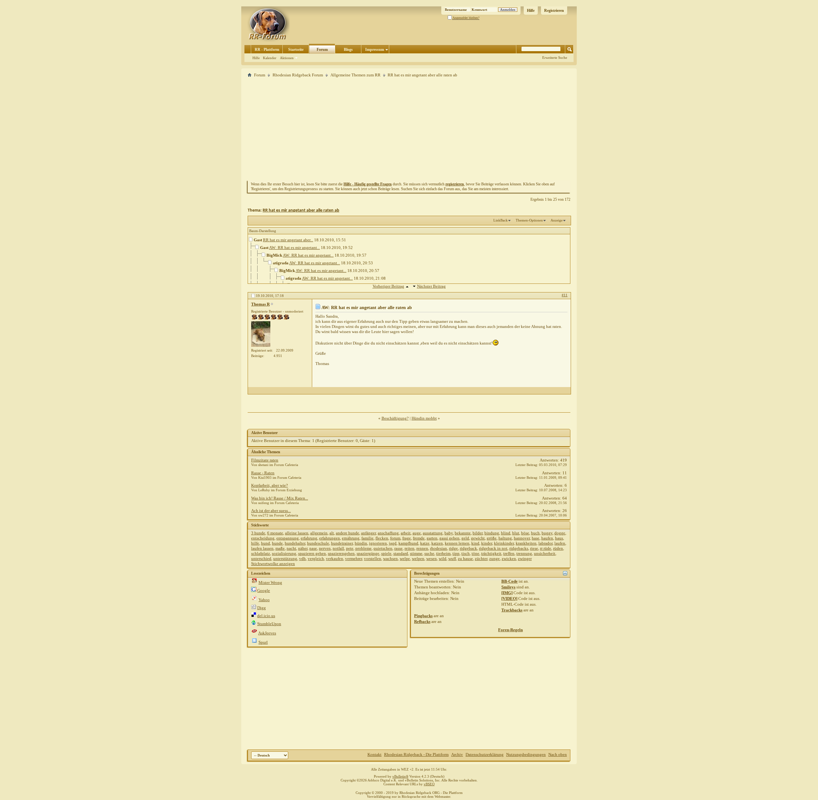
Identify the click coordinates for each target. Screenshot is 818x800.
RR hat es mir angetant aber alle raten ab (301, 210)
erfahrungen (329, 538)
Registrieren (554, 10)
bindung (491, 533)
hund (265, 543)
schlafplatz (260, 553)
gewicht (478, 538)
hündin (361, 543)
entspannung (287, 538)
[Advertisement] (409, 129)
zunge (494, 558)
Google (263, 590)
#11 (564, 295)
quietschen (383, 548)
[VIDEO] (509, 598)
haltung (505, 538)
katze (424, 543)
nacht (291, 548)
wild (442, 558)
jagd (393, 543)
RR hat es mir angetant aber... (288, 239)
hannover (522, 538)
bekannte (463, 533)
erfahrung (309, 538)
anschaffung (388, 533)
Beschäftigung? (395, 418)
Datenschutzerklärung (485, 754)
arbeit (406, 533)
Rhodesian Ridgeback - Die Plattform (416, 754)
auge (417, 533)
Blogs (348, 49)
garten (432, 538)
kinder (486, 543)
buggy (547, 533)
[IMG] (507, 592)
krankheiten (526, 543)
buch (535, 533)
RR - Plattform (267, 49)
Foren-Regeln (510, 629)
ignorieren (378, 543)
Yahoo (264, 599)
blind (505, 533)
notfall (338, 548)
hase (535, 538)
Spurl (263, 642)
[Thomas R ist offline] (260, 334)
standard (400, 553)
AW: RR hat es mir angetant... (294, 247)
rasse (398, 548)
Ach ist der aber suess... (271, 510)
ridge (453, 548)
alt (331, 533)
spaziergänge (368, 553)
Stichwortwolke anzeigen (273, 563)
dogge (559, 533)
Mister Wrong (270, 582)
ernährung (350, 538)
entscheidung (262, 538)
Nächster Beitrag (431, 286)
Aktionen (287, 58)
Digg (261, 607)
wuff (452, 558)
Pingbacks (423, 615)
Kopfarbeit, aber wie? (269, 485)
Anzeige (557, 220)
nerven (325, 548)
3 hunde (258, 533)
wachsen (390, 558)
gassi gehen (449, 538)
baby (448, 533)
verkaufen (334, 558)
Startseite (296, 49)
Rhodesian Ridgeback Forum (298, 75)
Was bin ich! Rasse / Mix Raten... (279, 498)
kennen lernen (457, 543)
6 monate (275, 533)
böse (525, 533)
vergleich (316, 558)
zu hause (465, 558)
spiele (386, 553)
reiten (409, 548)
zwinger (525, 558)
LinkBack (500, 220)
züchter (481, 558)
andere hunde (347, 533)
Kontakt (374, 754)
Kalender (269, 58)
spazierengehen (341, 553)
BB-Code (509, 581)
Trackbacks (511, 610)
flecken (381, 538)
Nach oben (557, 754)
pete (349, 548)
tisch (465, 553)
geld (465, 538)
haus (559, 538)
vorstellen (372, 558)
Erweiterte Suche (554, 57)
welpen (418, 558)
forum (395, 538)
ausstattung (433, 533)
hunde (277, 543)
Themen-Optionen (529, 220)
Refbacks (422, 621)
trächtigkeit (491, 553)
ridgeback (468, 548)
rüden (558, 548)
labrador (545, 543)
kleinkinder (504, 543)
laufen (559, 543)
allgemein (319, 533)
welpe (405, 558)
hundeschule (318, 543)
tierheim (443, 553)
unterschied (261, 558)
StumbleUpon (269, 623)
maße (280, 548)
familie (367, 538)
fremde (419, 538)
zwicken (509, 558)
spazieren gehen (312, 553)
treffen (508, 553)
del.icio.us (266, 615)
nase (313, 548)
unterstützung (285, 558)
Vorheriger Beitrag (388, 286)
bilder (477, 533)
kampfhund (408, 543)
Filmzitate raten (264, 460)
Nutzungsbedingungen (526, 754)
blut (515, 533)
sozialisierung (284, 553)
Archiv (457, 754)
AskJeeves (267, 633)
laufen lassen (262, 548)
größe (492, 538)
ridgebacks (518, 548)
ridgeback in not (493, 548)
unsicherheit (544, 553)
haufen (547, 538)
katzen (437, 543)
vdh (302, 558)
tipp (455, 553)
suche (429, 553)
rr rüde (545, 548)
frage (406, 538)
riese (534, 548)
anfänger (368, 533)
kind (475, 543)
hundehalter (295, 543)
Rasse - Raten (262, 472)
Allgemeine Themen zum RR (355, 75)
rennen (422, 548)
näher (302, 548)
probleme (363, 548)
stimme (416, 553)
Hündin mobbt (424, 418)
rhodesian (438, 548)
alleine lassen (296, 533)
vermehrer (353, 558)
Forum (322, 49)
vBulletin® (400, 776)
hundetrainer (342, 543)
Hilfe (531, 10)
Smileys (508, 587)
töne (475, 553)
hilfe (255, 543)
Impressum (374, 49)
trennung (524, 553)
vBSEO (429, 784)
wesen (431, 558)
